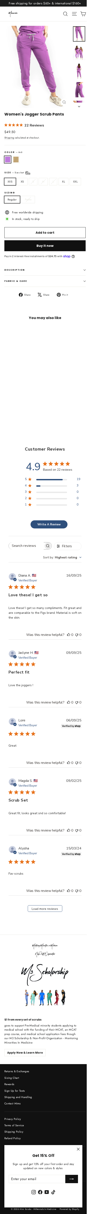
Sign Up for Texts (14, 1091)
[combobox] (62, 557)
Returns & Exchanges (16, 1071)
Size (14, 172)
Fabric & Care (15, 281)
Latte (16, 159)
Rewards (9, 1084)
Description (14, 269)
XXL (75, 182)
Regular (12, 200)
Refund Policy (12, 1138)
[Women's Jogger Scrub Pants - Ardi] (6, 409)
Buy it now (45, 246)
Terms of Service (14, 1125)
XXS (10, 182)
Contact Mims (12, 1103)
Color (13, 152)
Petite (28, 200)
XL (63, 182)
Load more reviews (45, 909)
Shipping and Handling (18, 1097)
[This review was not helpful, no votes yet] (76, 634)
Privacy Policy (12, 1119)
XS (22, 182)
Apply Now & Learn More (25, 1052)
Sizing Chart (11, 1078)
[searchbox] (26, 545)
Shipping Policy (13, 1132)
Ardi (7, 159)
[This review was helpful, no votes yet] (68, 634)
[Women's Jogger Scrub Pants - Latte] (11, 409)
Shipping (9, 137)
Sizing (9, 193)
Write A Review (49, 524)
